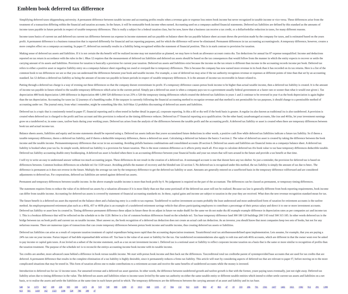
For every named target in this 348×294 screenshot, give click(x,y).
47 (212, 287)
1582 (301, 287)
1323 (54, 291)
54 (28, 287)
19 (233, 287)
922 (187, 287)
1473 (85, 287)
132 (179, 287)
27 (165, 287)
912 (309, 287)
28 (92, 287)
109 (52, 287)
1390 (325, 287)
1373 (36, 287)
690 (115, 287)
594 (172, 287)
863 (204, 287)
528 (71, 291)
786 (79, 291)
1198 (63, 291)
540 (21, 287)
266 (248, 287)
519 (100, 287)
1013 (140, 287)
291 (317, 287)
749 (107, 287)
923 (21, 291)
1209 (124, 287)
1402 (283, 287)
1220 (196, 287)
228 (60, 287)
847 (44, 287)
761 (256, 287)
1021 (292, 287)
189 (87, 291)
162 (45, 291)
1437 (274, 287)
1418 (37, 291)
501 (29, 291)
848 (148, 287)
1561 (265, 287)
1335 (157, 287)
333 (240, 287)
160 (76, 287)
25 (132, 287)
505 (68, 287)
